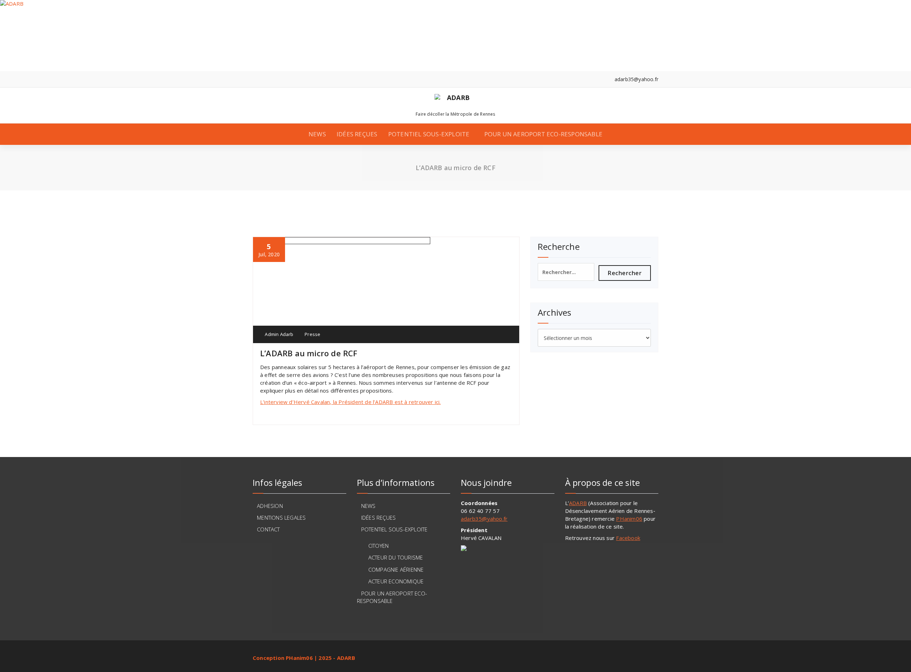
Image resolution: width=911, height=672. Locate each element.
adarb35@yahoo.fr (484, 518)
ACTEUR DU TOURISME (395, 557)
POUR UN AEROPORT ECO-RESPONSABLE (543, 134)
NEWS (317, 134)
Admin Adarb (278, 334)
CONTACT (268, 529)
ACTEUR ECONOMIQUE (395, 581)
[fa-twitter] (265, 79)
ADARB (578, 502)
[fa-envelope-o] (276, 79)
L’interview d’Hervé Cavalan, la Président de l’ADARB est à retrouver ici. (350, 401)
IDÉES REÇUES (357, 134)
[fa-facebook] (255, 79)
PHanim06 (629, 518)
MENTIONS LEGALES (281, 517)
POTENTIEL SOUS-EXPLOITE (429, 134)
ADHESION (270, 505)
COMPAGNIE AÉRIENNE (396, 569)
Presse (312, 334)
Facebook (628, 537)
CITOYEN (378, 545)
